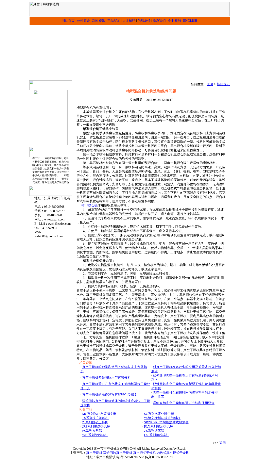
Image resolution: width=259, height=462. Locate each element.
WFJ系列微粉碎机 (95, 435)
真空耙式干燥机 (144, 453)
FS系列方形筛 (92, 430)
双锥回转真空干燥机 (117, 453)
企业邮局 (174, 20)
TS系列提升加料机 (95, 418)
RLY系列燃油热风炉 (158, 426)
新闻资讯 (98, 20)
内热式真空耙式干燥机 (173, 453)
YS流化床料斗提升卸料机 (162, 418)
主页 (210, 84)
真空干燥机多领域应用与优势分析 (106, 377)
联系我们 (159, 20)
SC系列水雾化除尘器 (159, 413)
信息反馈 (144, 20)
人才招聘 (128, 20)
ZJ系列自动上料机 (95, 422)
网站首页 (68, 20)
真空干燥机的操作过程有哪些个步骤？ (109, 394)
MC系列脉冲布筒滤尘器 (99, 413)
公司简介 (83, 20)
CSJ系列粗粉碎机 (156, 435)
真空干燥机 (94, 453)
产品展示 (113, 20)
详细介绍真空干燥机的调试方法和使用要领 (183, 403)
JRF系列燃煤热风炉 (96, 426)
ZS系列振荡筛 (154, 430)
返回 (222, 443)
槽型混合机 (89, 205)
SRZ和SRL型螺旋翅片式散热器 (166, 422)
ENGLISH (190, 20)
